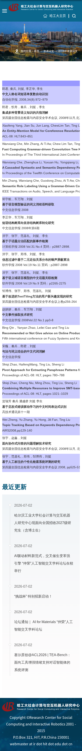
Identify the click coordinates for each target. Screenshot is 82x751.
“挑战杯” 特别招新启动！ (33, 596)
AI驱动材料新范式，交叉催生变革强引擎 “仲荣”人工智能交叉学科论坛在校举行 (43, 563)
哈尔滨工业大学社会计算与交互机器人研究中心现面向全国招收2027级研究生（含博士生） (42, 522)
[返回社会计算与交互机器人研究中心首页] (41, 7)
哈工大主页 (57, 15)
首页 (36, 51)
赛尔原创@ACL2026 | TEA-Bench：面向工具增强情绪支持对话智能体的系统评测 (42, 662)
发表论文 (49, 51)
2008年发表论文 (68, 51)
